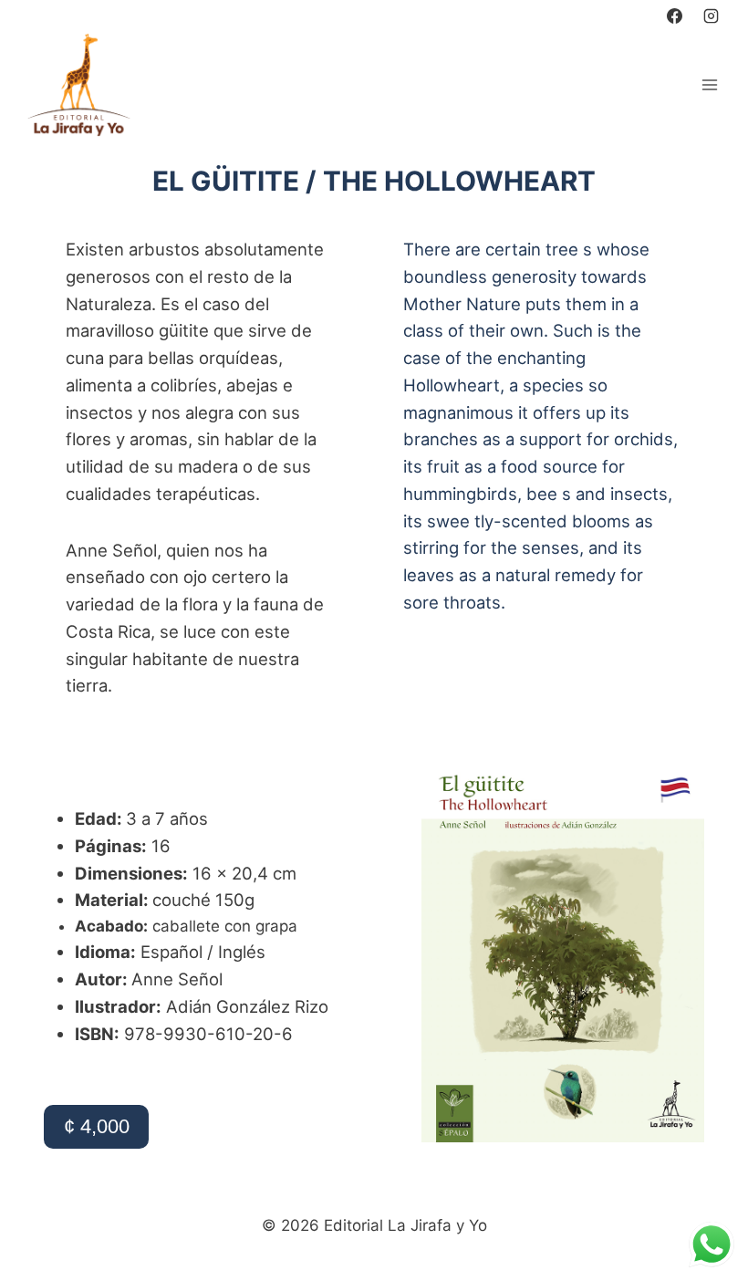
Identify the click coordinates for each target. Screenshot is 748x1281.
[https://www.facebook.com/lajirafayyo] (675, 15)
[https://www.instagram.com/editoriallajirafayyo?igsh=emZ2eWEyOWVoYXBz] (710, 15)
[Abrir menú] (709, 84)
